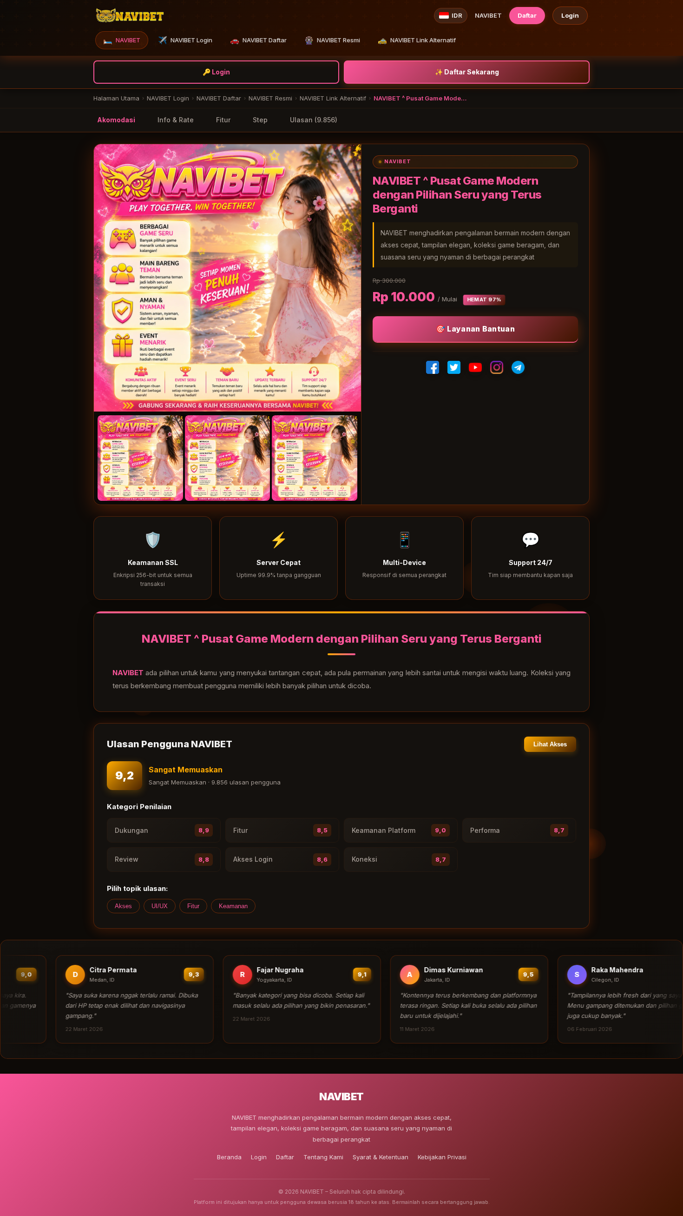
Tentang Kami (323, 1157)
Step (260, 120)
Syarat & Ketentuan (380, 1157)
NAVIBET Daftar (258, 40)
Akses (123, 906)
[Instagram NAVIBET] (496, 367)
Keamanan (233, 906)
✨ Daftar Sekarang (467, 72)
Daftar (527, 15)
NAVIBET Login (185, 40)
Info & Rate (176, 120)
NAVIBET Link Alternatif (417, 40)
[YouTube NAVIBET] (475, 367)
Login (570, 15)
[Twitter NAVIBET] (454, 367)
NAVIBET (121, 40)
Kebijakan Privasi (442, 1157)
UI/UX (159, 906)
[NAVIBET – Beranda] (129, 15)
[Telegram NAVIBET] (518, 367)
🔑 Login (216, 72)
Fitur (223, 120)
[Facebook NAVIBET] (432, 367)
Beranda (229, 1157)
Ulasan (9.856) (313, 120)
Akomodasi (116, 120)
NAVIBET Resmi (332, 40)
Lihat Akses (550, 744)
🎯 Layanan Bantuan (475, 328)
